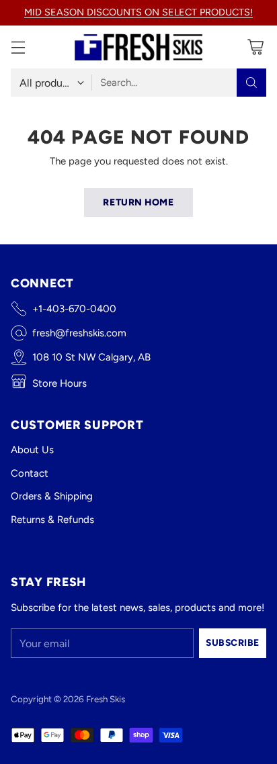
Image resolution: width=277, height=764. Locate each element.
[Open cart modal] (255, 47)
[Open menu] (18, 47)
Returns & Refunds (52, 520)
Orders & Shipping (52, 496)
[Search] (251, 82)
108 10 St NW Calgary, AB (91, 357)
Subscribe (233, 642)
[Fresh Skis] (138, 47)
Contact (29, 473)
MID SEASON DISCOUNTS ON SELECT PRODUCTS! (138, 12)
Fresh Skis (105, 699)
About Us (32, 450)
